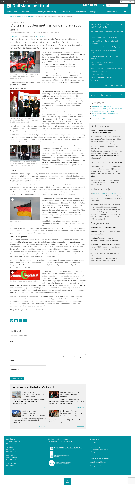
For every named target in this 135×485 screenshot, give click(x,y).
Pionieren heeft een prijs (101, 106)
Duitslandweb (81, 12)
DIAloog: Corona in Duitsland (103, 111)
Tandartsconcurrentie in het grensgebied (106, 68)
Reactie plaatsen (17, 378)
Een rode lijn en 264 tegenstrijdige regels (106, 47)
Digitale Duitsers (98, 118)
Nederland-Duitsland (42, 387)
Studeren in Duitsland (111, 12)
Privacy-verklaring (96, 466)
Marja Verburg (40, 37)
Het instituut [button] (12, 12)
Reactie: (13, 341)
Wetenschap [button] (27, 12)
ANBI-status (96, 447)
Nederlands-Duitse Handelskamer (105, 193)
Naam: (12, 360)
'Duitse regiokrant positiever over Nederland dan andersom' (34, 394)
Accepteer (124, 2)
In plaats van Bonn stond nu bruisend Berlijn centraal (71, 394)
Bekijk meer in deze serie (114, 85)
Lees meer (42, 407)
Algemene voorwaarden (100, 449)
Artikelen (20, 16)
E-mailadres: (15, 369)
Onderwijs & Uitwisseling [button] (46, 12)
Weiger (131, 2)
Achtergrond (30, 16)
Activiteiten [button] (66, 12)
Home (12, 16)
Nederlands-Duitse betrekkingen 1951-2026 (71, 412)
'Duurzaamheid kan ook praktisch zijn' (105, 37)
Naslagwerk (94, 12)
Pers (93, 445)
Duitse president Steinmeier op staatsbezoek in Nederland (34, 413)
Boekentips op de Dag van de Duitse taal (107, 109)
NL (127, 12)
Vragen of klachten (98, 452)
